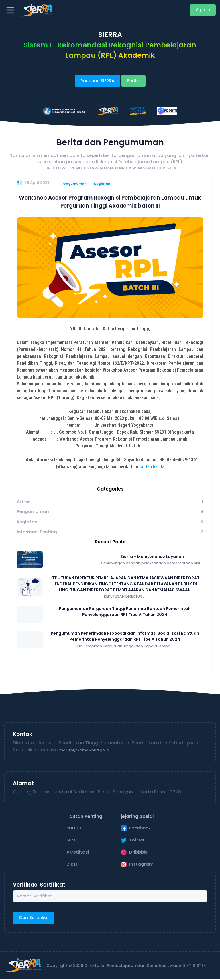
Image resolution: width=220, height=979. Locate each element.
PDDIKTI (74, 828)
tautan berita (151, 466)
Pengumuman (74, 183)
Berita (133, 81)
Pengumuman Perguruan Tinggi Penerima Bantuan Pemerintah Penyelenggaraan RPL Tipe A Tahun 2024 (124, 611)
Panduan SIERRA (97, 81)
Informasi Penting (37, 532)
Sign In (203, 10)
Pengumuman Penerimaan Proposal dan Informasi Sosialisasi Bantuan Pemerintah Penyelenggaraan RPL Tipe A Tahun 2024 (125, 636)
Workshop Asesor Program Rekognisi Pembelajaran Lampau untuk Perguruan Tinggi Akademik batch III (110, 202)
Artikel (24, 501)
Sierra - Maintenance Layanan (152, 556)
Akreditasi (77, 852)
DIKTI (71, 864)
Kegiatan (102, 183)
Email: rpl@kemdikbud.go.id (83, 750)
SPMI (71, 840)
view (110, 268)
